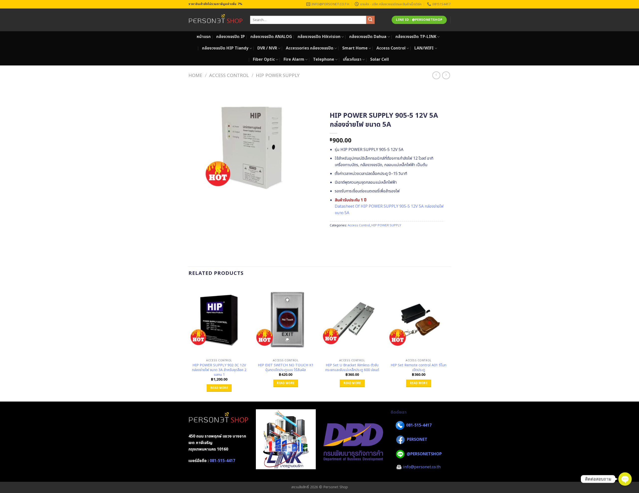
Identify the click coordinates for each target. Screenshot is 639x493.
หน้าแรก (204, 37)
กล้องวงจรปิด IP (230, 37)
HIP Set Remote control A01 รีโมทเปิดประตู (418, 367)
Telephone (323, 59)
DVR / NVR (267, 48)
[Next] (449, 341)
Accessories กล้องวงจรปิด (309, 48)
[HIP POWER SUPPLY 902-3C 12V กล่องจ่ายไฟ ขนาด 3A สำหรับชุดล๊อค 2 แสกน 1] (219, 320)
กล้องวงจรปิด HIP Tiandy (225, 48)
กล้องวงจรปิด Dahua (367, 37)
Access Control (391, 48)
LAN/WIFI (424, 48)
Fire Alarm (294, 59)
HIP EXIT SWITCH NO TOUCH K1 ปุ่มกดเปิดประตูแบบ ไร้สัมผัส (286, 367)
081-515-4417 (222, 461)
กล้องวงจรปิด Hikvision (319, 37)
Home (195, 75)
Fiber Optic (264, 59)
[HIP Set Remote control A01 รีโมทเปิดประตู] (419, 320)
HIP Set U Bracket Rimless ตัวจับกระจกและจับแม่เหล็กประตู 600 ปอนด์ (352, 367)
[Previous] (188, 341)
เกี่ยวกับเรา (352, 59)
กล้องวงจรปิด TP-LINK (415, 37)
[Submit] (370, 20)
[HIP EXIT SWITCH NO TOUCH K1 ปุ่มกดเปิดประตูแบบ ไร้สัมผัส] (286, 320)
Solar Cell (379, 59)
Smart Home (355, 48)
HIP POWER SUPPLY (278, 75)
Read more (219, 388)
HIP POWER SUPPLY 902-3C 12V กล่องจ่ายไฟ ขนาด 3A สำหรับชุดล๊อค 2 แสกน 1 (219, 370)
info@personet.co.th (422, 467)
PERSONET (417, 440)
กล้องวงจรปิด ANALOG (271, 37)
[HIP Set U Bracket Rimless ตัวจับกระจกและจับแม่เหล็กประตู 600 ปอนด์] (352, 320)
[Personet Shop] (215, 19)
